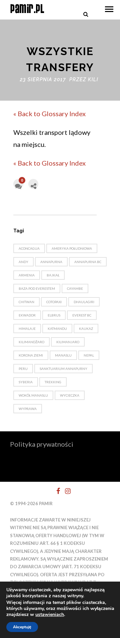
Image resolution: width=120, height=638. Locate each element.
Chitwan (26, 302)
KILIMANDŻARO (31, 342)
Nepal (89, 355)
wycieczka (69, 395)
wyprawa (28, 409)
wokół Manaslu (33, 395)
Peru (23, 369)
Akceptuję (22, 627)
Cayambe (75, 288)
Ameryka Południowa (72, 248)
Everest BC (81, 315)
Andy (23, 262)
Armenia (27, 275)
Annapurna (51, 262)
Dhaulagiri (84, 302)
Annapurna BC (87, 262)
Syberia (26, 382)
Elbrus (54, 315)
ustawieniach (49, 615)
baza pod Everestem (37, 288)
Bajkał (53, 275)
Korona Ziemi (31, 355)
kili (93, 79)
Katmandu (57, 329)
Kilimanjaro (67, 342)
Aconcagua (29, 248)
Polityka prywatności (41, 444)
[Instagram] (65, 491)
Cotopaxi (54, 302)
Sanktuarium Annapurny (63, 369)
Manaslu (63, 355)
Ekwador (27, 315)
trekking (53, 382)
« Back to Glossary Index (49, 114)
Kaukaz (86, 329)
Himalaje (27, 329)
